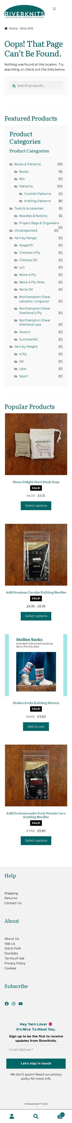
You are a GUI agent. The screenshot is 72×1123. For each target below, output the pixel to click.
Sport (23, 376)
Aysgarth (26, 245)
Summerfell (28, 339)
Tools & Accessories (28, 208)
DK (21, 361)
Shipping (11, 893)
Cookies (10, 968)
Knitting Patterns (37, 201)
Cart (55, 1113)
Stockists (11, 953)
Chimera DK (28, 260)
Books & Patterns (27, 164)
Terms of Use (14, 958)
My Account (12, 1116)
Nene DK (26, 289)
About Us (11, 939)
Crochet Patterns (37, 194)
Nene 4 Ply (27, 275)
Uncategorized (25, 230)
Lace (22, 369)
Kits (22, 179)
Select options (36, 505)
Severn (24, 332)
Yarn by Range (25, 238)
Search (36, 1116)
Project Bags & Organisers (39, 223)
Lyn (22, 267)
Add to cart (36, 726)
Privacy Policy (15, 963)
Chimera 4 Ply (29, 252)
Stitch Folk (12, 948)
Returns (10, 898)
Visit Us (9, 944)
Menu (61, 8)
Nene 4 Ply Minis (31, 282)
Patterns (26, 186)
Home (13, 28)
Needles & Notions (33, 216)
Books (24, 171)
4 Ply (23, 354)
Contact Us (12, 903)
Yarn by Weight (26, 346)
